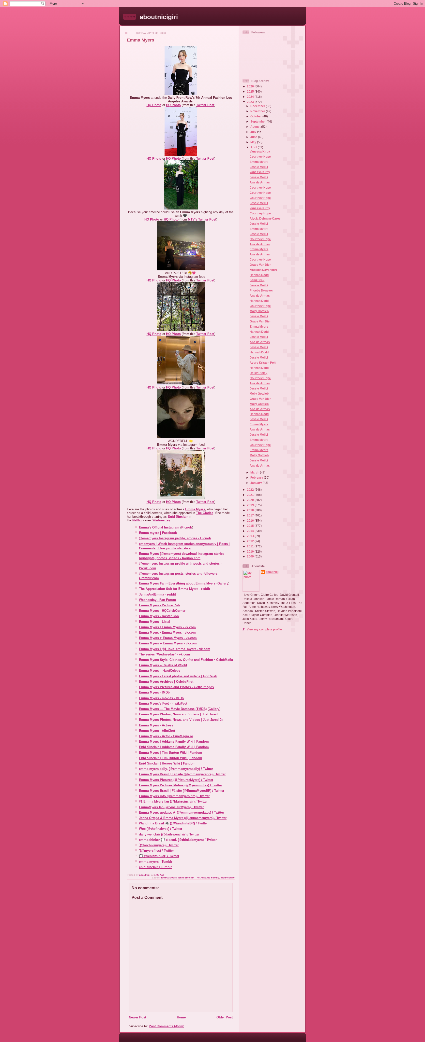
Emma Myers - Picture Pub (159, 605)
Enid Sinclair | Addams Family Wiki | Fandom (174, 747)
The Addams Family (207, 877)
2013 (251, 536)
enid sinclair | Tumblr (155, 867)
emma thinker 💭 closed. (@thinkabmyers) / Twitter (178, 840)
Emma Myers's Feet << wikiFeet (163, 703)
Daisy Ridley (258, 373)
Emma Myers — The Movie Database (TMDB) (173, 709)
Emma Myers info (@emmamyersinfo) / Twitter (174, 796)
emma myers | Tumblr (155, 861)
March (255, 472)
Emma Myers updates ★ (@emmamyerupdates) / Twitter (181, 812)
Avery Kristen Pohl (263, 362)
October (256, 116)
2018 (251, 510)
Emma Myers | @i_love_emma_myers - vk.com (174, 649)
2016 (251, 520)
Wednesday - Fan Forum (157, 600)
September (258, 121)
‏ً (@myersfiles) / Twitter (156, 850)
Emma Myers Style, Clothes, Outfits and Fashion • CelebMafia (186, 660)
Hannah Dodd (259, 275)
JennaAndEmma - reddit (157, 594)
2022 (251, 489)
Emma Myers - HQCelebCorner (162, 610)
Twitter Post (205, 105)
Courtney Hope (260, 156)
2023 (251, 101)
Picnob (186, 527)
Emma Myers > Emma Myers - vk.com (168, 638)
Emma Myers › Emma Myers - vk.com (167, 632)
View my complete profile (264, 629)
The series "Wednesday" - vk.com (164, 654)
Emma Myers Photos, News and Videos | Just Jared (178, 714)
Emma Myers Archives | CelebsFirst (166, 681)
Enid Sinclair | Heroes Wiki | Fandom (167, 763)
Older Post (224, 1017)
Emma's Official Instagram (159, 527)
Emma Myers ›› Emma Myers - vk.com (168, 643)
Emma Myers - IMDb (154, 692)
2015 (251, 525)
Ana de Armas (260, 182)
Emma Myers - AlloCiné (157, 731)
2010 (251, 551)
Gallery (222, 583)
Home (181, 1017)
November (258, 111)
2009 (251, 556)
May (253, 142)
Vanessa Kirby (260, 151)
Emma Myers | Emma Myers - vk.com (167, 627)
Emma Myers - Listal (154, 622)
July (253, 131)
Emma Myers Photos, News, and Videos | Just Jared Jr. (181, 720)
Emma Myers (195, 509)
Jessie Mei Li (259, 166)
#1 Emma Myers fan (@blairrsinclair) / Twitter (173, 801)
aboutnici (272, 571)
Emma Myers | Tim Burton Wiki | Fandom (170, 752)
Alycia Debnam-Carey (265, 218)
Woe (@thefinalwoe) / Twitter (160, 829)
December (258, 106)
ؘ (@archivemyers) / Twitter (159, 845)
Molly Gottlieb (259, 311)
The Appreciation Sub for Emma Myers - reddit (174, 589)
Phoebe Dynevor (261, 290)
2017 (251, 515)
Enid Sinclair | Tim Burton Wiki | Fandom (170, 758)
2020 (251, 499)
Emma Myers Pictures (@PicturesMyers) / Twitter (176, 780)
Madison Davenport (263, 269)
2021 (251, 494)
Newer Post (137, 1017)
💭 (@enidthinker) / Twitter (159, 856)
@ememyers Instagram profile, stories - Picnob (175, 538)
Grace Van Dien (260, 264)
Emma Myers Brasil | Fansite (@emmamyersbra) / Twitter (182, 774)
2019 (251, 505)
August (255, 126)
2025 (251, 91)
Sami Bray (257, 280)
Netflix (137, 520)
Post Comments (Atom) (166, 1026)
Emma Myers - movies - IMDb (161, 698)
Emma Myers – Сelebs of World (163, 665)
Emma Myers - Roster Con (159, 616)
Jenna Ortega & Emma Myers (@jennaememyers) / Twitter (183, 818)
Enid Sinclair (178, 516)
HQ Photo (154, 105)
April (254, 147)
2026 (251, 86)
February (257, 477)
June (254, 137)
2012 (251, 541)
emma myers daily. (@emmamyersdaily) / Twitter (176, 769)
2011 (251, 546)
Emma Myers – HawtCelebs (159, 670)
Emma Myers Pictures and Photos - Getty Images (176, 687)
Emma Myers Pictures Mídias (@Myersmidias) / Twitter (180, 785)
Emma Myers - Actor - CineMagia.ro (166, 736)
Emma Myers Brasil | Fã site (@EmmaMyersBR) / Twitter (181, 790)
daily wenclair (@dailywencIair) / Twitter (169, 834)
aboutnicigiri (159, 17)
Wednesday (161, 520)
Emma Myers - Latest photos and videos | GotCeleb (178, 676)
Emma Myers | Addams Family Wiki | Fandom (174, 741)
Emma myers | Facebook (158, 533)
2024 (251, 96)
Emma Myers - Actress (156, 725)
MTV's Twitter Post (202, 219)
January (256, 482)
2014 (251, 530)
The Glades (204, 513)
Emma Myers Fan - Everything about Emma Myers (177, 583)
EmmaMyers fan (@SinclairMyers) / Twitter (171, 807)
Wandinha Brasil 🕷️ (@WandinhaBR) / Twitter (173, 823)
